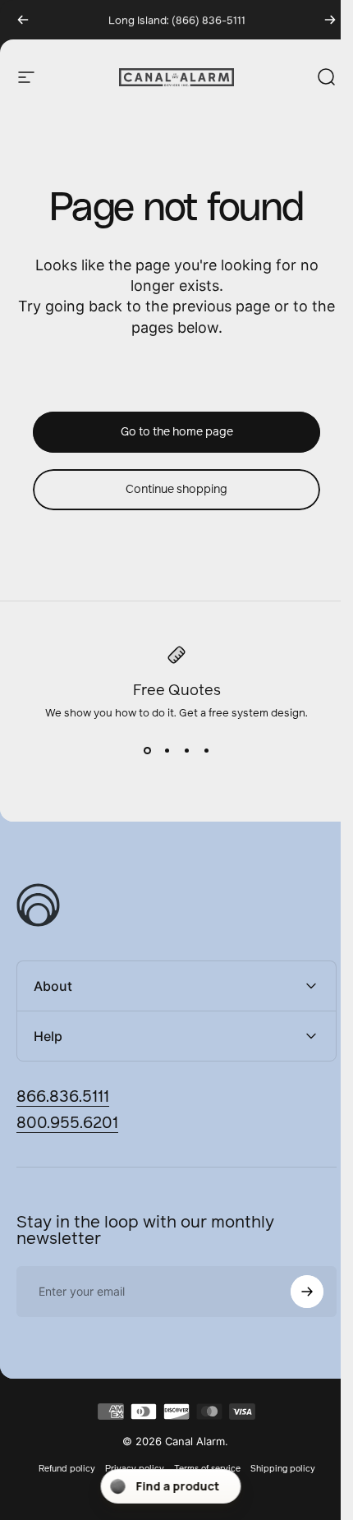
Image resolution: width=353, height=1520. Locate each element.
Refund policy (60, 1468)
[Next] (330, 19)
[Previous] (23, 19)
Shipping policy (276, 1468)
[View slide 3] (186, 750)
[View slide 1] (147, 750)
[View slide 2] (166, 750)
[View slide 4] (206, 750)
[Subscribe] (294, 1291)
